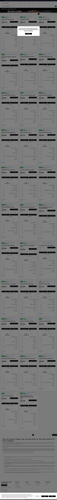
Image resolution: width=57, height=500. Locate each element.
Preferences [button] (25, 497)
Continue (28, 33)
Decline (45, 496)
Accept (52, 496)
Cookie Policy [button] (7, 497)
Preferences (37, 496)
